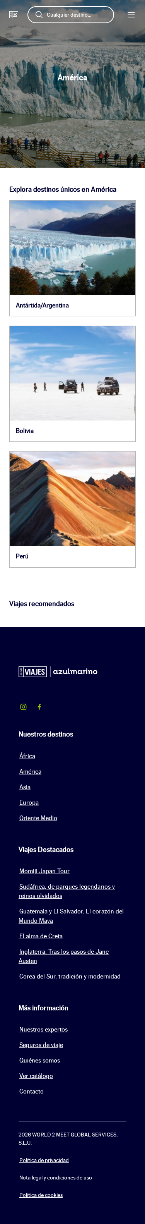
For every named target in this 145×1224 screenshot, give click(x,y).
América (30, 771)
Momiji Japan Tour (44, 871)
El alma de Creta (41, 936)
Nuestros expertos (43, 1029)
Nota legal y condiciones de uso (55, 1177)
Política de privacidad (44, 1160)
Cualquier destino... (69, 15)
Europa (29, 802)
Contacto (31, 1091)
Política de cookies (41, 1195)
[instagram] (23, 708)
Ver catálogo (36, 1076)
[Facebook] (39, 708)
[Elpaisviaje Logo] (13, 14)
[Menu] (131, 14)
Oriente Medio (38, 818)
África (27, 756)
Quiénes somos (39, 1060)
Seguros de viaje (41, 1045)
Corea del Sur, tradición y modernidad (70, 976)
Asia (25, 787)
